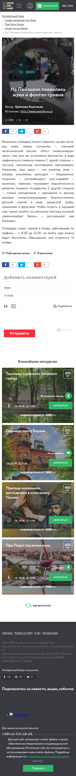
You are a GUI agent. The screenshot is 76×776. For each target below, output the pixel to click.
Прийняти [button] (38, 768)
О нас (37, 633)
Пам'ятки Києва (14, 24)
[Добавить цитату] (7, 306)
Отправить (19, 333)
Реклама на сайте (23, 633)
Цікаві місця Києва (16, 28)
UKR (64, 6)
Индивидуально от (38, 415)
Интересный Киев (13, 16)
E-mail (8, 295)
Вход (30, 6)
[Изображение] (13, 306)
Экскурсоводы (50, 633)
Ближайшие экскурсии (37, 362)
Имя (7, 288)
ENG (71, 6)
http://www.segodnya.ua (36, 111)
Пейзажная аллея (18, 253)
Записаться (60, 406)
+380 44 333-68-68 (17, 734)
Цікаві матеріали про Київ (20, 20)
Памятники (44, 253)
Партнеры (7, 633)
